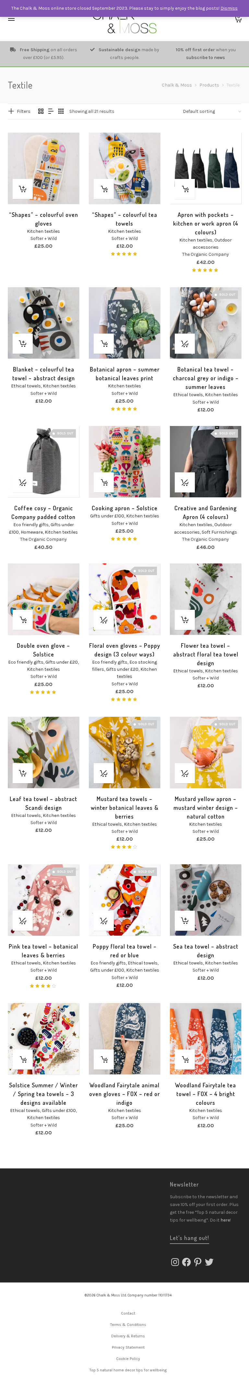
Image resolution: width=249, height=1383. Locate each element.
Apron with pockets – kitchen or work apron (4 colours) (205, 223)
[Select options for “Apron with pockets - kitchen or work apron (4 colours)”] (185, 189)
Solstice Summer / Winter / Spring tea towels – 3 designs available (43, 1094)
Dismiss (229, 8)
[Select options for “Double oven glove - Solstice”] (23, 620)
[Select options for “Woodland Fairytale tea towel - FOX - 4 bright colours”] (185, 1059)
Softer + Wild (43, 238)
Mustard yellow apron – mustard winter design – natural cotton (205, 807)
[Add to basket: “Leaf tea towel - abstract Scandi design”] (23, 773)
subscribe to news (205, 57)
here (225, 1220)
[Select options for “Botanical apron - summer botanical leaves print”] (104, 344)
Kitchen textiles (43, 231)
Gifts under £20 (61, 662)
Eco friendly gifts (31, 524)
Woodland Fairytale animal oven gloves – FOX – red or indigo (124, 1094)
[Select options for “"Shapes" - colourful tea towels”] (104, 189)
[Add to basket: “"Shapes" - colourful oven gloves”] (23, 189)
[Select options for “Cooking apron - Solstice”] (104, 482)
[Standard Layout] (41, 111)
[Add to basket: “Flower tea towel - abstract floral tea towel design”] (185, 620)
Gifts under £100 (107, 516)
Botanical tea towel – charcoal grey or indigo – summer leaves (206, 378)
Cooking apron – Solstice (125, 508)
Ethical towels (26, 386)
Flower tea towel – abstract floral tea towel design (205, 654)
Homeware (32, 532)
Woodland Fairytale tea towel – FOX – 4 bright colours (205, 1094)
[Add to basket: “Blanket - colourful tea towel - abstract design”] (23, 344)
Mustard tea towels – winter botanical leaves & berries (125, 807)
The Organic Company (205, 254)
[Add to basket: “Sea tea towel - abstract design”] (185, 921)
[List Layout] (51, 111)
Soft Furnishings (219, 532)
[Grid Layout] (61, 111)
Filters (23, 111)
